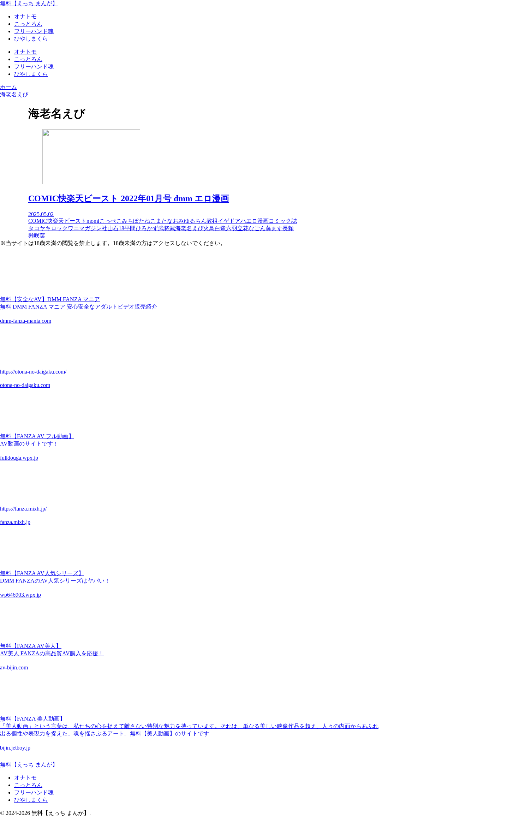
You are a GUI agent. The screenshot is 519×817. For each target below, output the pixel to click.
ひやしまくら (31, 800)
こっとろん (28, 785)
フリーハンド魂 (34, 792)
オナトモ (25, 778)
